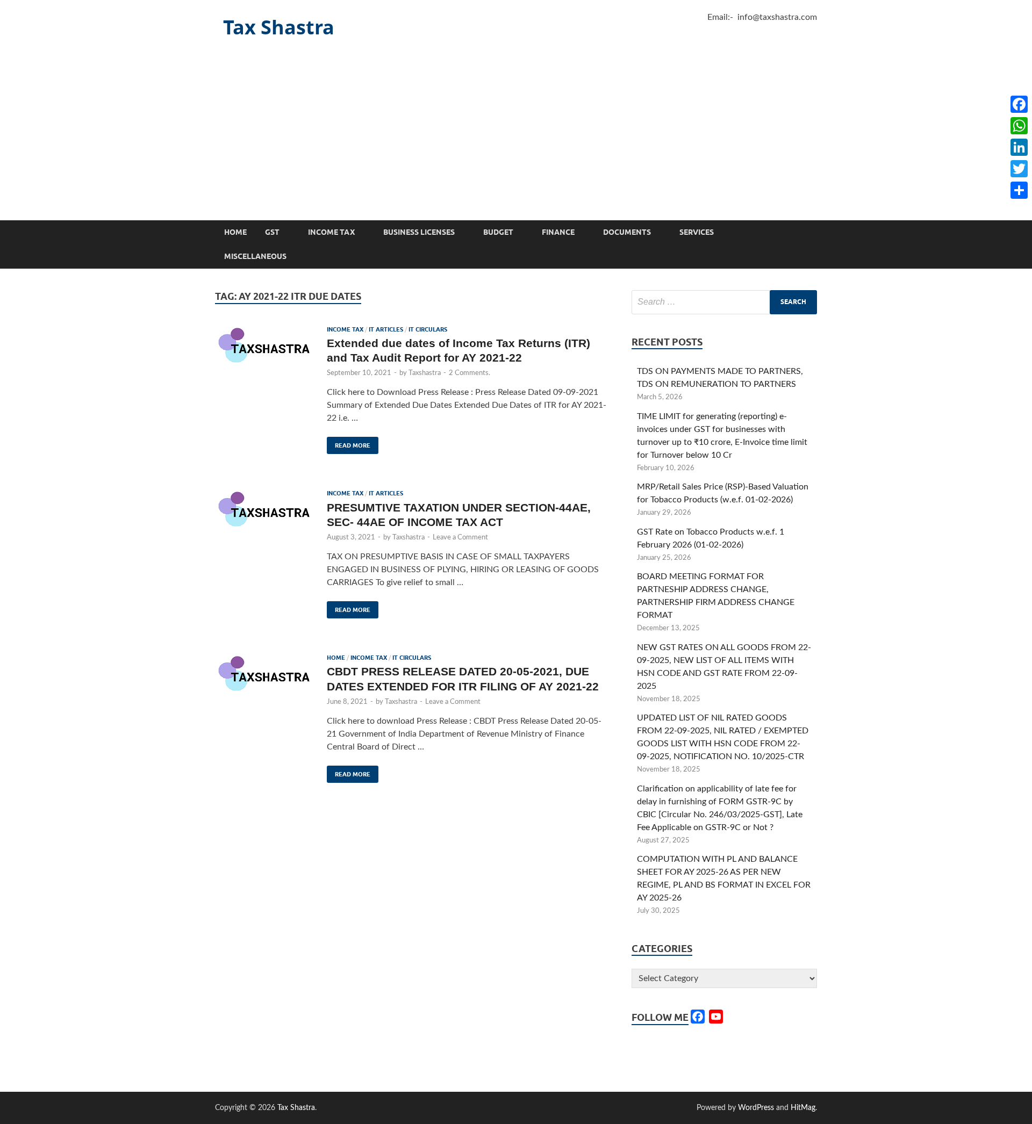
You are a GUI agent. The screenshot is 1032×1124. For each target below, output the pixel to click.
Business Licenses (419, 232)
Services (696, 232)
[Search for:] (724, 302)
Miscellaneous (255, 256)
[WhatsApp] (1019, 125)
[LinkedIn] (1019, 147)
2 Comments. (469, 373)
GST (272, 232)
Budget (498, 232)
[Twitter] (1019, 168)
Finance (558, 232)
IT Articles (386, 329)
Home (235, 232)
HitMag (803, 1108)
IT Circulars (427, 329)
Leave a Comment (460, 537)
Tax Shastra (278, 27)
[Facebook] (1019, 104)
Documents (627, 232)
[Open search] (812, 232)
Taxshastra (424, 373)
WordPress (756, 1108)
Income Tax (331, 232)
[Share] (1019, 190)
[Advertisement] (516, 139)
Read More (348, 443)
